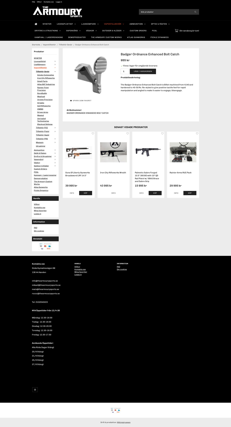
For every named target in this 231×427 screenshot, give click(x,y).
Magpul (40, 115)
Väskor (90, 31)
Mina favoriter (40, 210)
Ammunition (136, 24)
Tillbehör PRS (42, 139)
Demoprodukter (77, 37)
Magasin (39, 142)
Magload (41, 96)
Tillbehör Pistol (42, 131)
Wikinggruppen (123, 422)
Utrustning (40, 146)
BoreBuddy (42, 93)
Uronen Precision (45, 99)
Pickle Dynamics (160, 37)
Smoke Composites (45, 75)
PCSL (154, 31)
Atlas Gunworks (136, 37)
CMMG (40, 109)
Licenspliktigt (65, 24)
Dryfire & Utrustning (46, 31)
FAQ (33, 2)
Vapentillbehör (112, 24)
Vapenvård (72, 31)
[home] (36, 24)
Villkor (39, 2)
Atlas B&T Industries (46, 84)
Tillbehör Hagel (42, 135)
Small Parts (42, 81)
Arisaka (40, 103)
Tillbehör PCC (42, 128)
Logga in (59, 2)
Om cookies (39, 231)
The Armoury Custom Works (106, 37)
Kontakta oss (49, 2)
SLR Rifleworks (44, 106)
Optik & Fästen (159, 24)
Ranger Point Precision (43, 88)
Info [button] (72, 193)
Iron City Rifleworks (46, 78)
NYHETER (47, 24)
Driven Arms (42, 112)
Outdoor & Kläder (112, 31)
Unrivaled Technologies (43, 119)
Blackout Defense (45, 124)
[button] (85, 193)
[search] (195, 12)
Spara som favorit (81, 101)
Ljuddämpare (88, 24)
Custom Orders (138, 31)
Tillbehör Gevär (42, 71)
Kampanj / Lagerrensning (49, 37)
